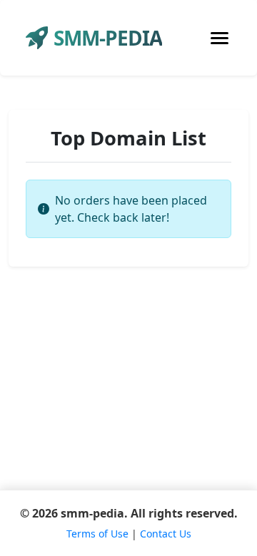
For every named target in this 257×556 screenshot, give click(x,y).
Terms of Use (97, 533)
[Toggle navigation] (219, 38)
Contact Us (165, 533)
